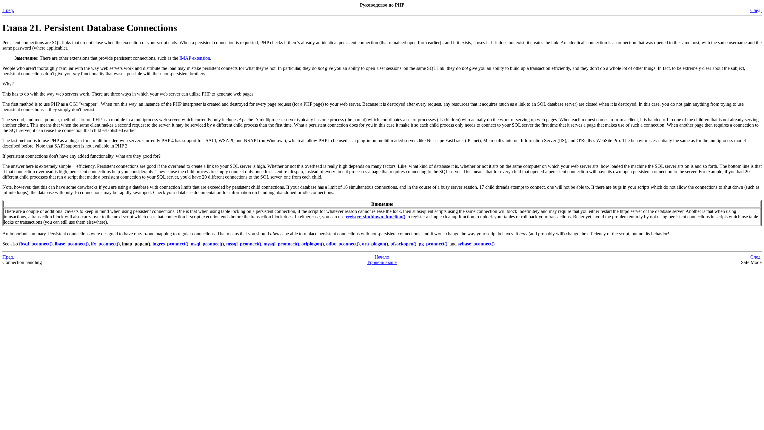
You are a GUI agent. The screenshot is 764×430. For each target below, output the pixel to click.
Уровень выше (382, 262)
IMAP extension (194, 58)
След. (756, 10)
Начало (382, 256)
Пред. (8, 10)
